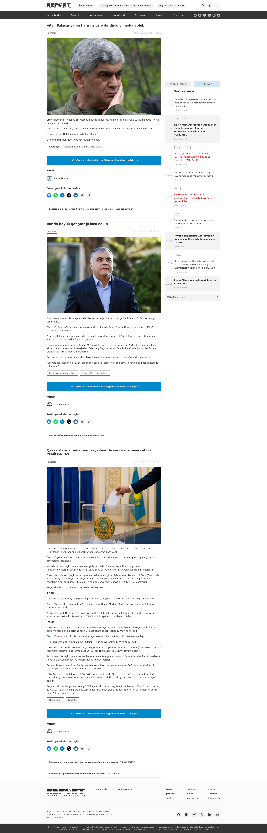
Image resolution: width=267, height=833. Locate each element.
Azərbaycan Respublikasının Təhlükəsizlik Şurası (75, 146)
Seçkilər (72, 700)
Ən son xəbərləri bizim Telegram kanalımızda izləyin (107, 160)
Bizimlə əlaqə (125, 789)
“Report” (51, 128)
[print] (82, 195)
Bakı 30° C (208, 84)
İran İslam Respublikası (62, 373)
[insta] (199, 15)
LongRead (170, 798)
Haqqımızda (101, 789)
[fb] (195, 15)
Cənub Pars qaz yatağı (94, 373)
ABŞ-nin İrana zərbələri (171, 5)
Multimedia (214, 798)
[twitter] (209, 15)
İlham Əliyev (86, 5)
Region (52, 33)
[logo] (59, 5)
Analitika (212, 793)
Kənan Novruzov (62, 178)
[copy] (89, 195)
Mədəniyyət (193, 798)
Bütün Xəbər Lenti (175, 297)
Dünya (211, 789)
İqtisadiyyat (170, 793)
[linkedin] (214, 15)
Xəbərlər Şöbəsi (62, 404)
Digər (177, 15)
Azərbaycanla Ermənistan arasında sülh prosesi (125, 5)
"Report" (51, 327)
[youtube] (218, 15)
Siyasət (168, 789)
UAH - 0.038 (179, 84)
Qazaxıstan (55, 700)
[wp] (55, 195)
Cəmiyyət (191, 789)
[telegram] (204, 15)
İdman (190, 793)
